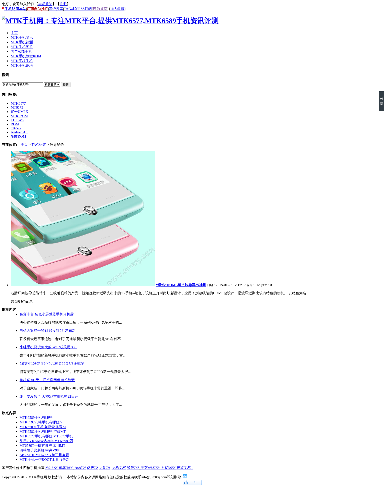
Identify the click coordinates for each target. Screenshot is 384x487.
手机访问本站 (15, 9)
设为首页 (100, 9)
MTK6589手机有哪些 (36, 417)
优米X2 (92, 468)
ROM (15, 124)
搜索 (66, 84)
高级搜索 (56, 9)
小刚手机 (119, 468)
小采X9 (104, 468)
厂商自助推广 (37, 9)
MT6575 (17, 107)
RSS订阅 (85, 9)
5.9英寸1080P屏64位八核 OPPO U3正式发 (52, 363)
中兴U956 (168, 468)
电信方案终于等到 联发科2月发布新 (48, 331)
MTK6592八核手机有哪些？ (41, 422)
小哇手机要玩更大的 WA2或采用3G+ (48, 347)
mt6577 (16, 128)
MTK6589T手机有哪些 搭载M (43, 427)
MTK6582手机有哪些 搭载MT (43, 431)
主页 (24, 144)
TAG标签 (71, 9)
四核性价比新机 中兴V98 (39, 450)
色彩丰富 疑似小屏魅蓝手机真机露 (47, 314)
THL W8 (17, 120)
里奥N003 (65, 468)
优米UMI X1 (20, 112)
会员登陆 (45, 4)
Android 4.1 (19, 132)
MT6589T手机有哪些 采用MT (42, 445)
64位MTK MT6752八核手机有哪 (44, 455)
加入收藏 (117, 9)
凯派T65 (133, 468)
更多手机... (184, 468)
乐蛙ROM (18, 136)
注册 (63, 4)
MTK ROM (19, 116)
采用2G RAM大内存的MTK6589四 (46, 441)
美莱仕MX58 (150, 468)
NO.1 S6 (51, 468)
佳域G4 (80, 468)
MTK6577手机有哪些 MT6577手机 (46, 436)
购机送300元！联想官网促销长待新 (47, 380)
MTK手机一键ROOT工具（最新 (45, 459)
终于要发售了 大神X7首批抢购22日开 (49, 396)
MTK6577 (18, 103)
